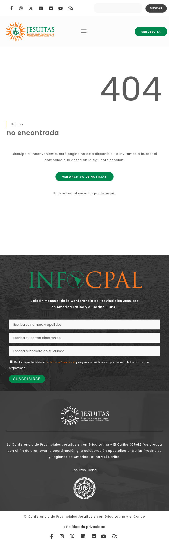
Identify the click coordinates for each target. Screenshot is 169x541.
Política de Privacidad (60, 362)
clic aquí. (107, 193)
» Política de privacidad (84, 526)
